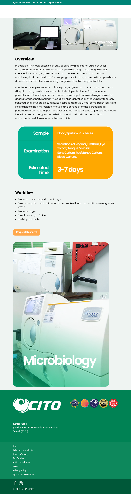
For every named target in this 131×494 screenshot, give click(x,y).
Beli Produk (18, 458)
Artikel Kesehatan (21, 462)
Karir (15, 446)
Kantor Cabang (20, 454)
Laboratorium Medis (23, 450)
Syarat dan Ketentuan (23, 474)
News (15, 466)
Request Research (27, 232)
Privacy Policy (19, 470)
